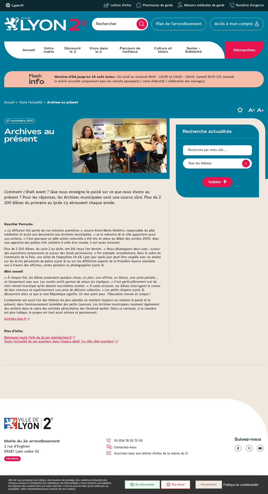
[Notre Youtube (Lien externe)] (260, 448)
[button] (240, 110)
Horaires (12, 458)
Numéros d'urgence (250, 5)
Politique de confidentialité (240, 484)
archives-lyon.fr (15, 319)
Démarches (244, 50)
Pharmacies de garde (158, 5)
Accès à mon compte (234, 24)
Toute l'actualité (30, 102)
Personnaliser (209, 484)
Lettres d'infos (121, 5)
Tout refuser (178, 484)
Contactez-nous (125, 447)
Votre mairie (49, 50)
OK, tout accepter (145, 484)
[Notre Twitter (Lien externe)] (249, 448)
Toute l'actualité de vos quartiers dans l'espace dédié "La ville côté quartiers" (59, 341)
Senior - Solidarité (193, 50)
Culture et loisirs (163, 50)
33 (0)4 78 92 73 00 (128, 440)
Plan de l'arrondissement (179, 24)
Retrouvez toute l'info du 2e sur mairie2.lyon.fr (38, 337)
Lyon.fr (18, 5)
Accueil (28, 50)
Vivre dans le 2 (98, 50)
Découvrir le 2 (72, 50)
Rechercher (106, 24)
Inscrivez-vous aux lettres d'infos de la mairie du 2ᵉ (151, 453)
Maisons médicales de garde (204, 5)
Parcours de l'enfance (130, 50)
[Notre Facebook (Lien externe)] (238, 448)
